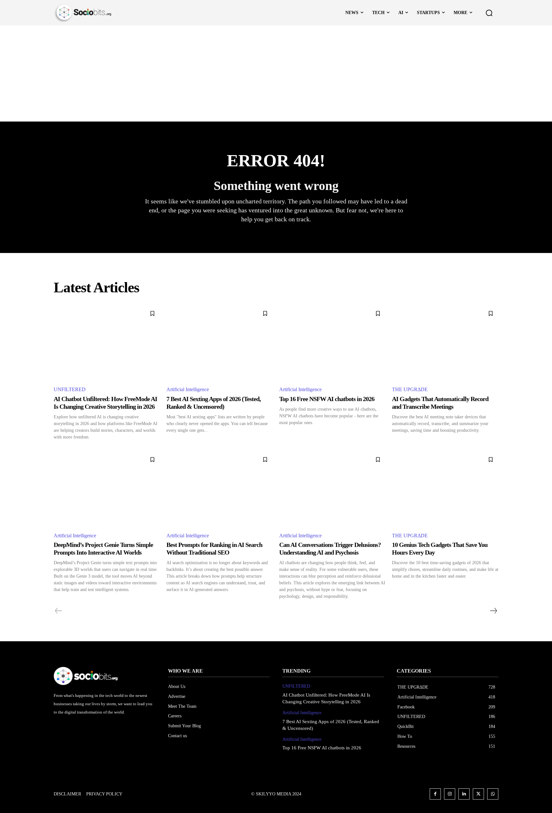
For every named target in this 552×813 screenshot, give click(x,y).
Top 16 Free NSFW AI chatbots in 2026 (326, 398)
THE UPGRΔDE (410, 389)
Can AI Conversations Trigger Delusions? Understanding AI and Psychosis (330, 548)
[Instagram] (449, 794)
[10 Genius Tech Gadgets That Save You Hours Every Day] (445, 489)
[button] (489, 13)
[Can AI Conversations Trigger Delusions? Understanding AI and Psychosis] (332, 489)
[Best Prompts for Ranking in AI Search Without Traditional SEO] (219, 489)
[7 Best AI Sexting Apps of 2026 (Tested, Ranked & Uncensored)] (219, 343)
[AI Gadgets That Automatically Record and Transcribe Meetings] (445, 343)
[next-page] (493, 611)
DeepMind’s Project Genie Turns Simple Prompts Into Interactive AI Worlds (103, 548)
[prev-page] (59, 611)
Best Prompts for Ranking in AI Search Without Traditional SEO (214, 548)
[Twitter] (478, 794)
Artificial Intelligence (187, 389)
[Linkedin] (464, 794)
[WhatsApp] (492, 794)
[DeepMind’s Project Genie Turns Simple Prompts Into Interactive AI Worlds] (107, 489)
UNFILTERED (70, 389)
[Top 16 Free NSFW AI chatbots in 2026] (332, 343)
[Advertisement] (276, 73)
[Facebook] (435, 794)
